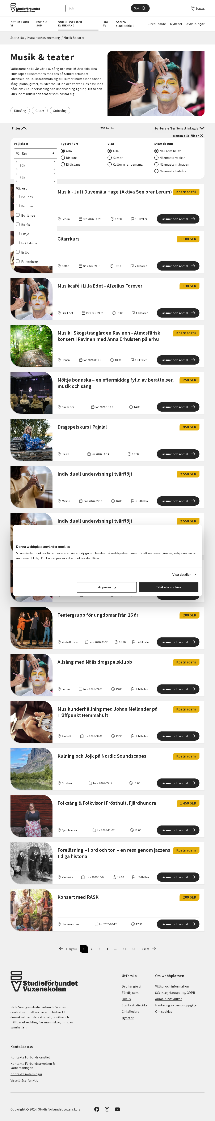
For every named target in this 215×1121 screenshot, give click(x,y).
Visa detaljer (181, 574)
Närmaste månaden (174, 164)
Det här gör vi (19, 23)
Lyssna (200, 8)
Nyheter (176, 24)
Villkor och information (172, 986)
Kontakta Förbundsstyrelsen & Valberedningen (32, 1065)
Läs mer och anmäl (174, 219)
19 (133, 949)
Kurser (118, 158)
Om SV (105, 24)
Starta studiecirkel (125, 24)
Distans (71, 158)
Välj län (21, 153)
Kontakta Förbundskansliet (30, 1057)
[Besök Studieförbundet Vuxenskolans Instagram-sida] (107, 1110)
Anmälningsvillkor (168, 999)
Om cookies (163, 1011)
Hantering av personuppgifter (176, 1005)
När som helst (170, 151)
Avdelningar (195, 24)
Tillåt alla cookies (168, 587)
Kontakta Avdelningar (26, 1074)
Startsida (17, 37)
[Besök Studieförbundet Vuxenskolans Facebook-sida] (96, 1110)
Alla (69, 151)
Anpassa (104, 587)
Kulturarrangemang (128, 164)
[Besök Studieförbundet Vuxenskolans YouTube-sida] (117, 1110)
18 (124, 949)
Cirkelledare (157, 24)
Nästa (145, 949)
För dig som (41, 23)
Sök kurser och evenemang (70, 23)
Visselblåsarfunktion (25, 1080)
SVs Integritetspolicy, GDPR (175, 992)
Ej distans (73, 164)
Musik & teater (74, 37)
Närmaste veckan (173, 158)
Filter (16, 128)
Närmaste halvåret (174, 171)
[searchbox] (98, 8)
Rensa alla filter (186, 135)
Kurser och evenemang (43, 37)
